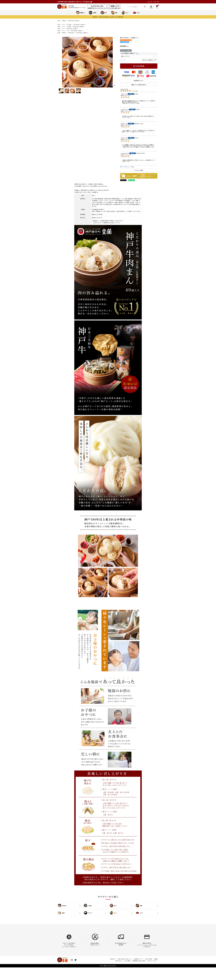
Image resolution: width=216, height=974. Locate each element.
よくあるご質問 (148, 959)
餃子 (105, 13)
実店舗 (155, 959)
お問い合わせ (118, 961)
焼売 (116, 13)
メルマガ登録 (127, 961)
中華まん (82, 13)
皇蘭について (115, 6)
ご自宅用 (69, 26)
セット (127, 13)
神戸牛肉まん (71, 32)
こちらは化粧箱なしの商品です (128, 53)
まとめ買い (69, 24)
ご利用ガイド (113, 959)
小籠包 (94, 13)
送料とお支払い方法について (125, 959)
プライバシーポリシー (152, 961)
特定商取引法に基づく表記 (139, 961)
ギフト (138, 13)
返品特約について (139, 80)
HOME (58, 20)
